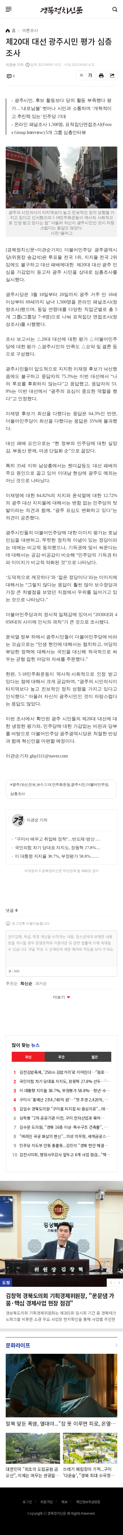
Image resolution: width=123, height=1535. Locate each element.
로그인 (1, 16)
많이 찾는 (26, 1044)
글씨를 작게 (81, 75)
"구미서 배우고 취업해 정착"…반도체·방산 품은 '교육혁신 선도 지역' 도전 (58, 839)
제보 (64, 1501)
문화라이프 (18, 1345)
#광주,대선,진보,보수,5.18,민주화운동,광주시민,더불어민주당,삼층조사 (59, 789)
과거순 (41, 984)
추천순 (11, 984)
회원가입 (46, 1501)
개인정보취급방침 (88, 1501)
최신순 (26, 984)
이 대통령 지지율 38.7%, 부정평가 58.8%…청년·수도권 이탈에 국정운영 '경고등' (58, 856)
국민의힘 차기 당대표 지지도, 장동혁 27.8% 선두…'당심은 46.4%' (58, 847)
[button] (119, 1282)
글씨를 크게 (90, 75)
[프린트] (101, 75)
